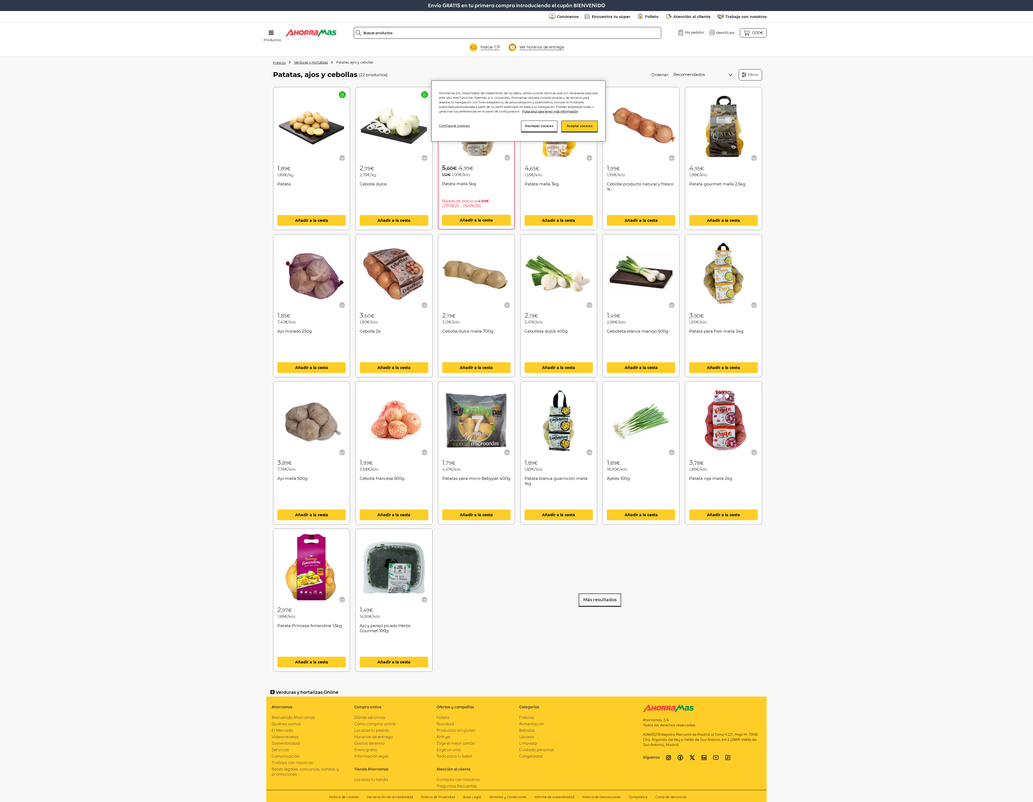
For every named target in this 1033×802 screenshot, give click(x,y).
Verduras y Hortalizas (311, 62)
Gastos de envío (369, 743)
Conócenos (568, 16)
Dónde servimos (369, 717)
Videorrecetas (285, 736)
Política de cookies (344, 797)
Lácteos (526, 736)
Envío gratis (365, 749)
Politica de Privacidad (438, 797)
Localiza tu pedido (372, 730)
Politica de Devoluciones (601, 797)
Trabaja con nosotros (746, 16)
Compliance (638, 797)
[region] (518, 111)
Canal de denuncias (671, 797)
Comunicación (285, 756)
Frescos (279, 63)
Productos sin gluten (456, 730)
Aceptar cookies (580, 126)
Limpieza (528, 743)
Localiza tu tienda (371, 779)
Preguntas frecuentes (457, 786)
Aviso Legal (472, 797)
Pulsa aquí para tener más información (550, 111)
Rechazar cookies (539, 126)
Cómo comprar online (375, 723)
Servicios (280, 749)
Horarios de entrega (373, 736)
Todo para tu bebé (454, 756)
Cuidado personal (536, 749)
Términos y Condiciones (507, 797)
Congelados (531, 756)
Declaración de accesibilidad (390, 797)
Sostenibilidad (286, 743)
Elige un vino (449, 749)
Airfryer (444, 736)
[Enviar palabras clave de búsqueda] (358, 33)
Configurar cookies (454, 126)
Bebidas (527, 730)
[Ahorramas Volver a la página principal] (311, 33)
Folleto (652, 16)
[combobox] (507, 33)
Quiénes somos (286, 723)
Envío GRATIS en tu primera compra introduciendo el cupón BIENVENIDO (516, 5)
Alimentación (531, 723)
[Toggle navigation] (271, 32)
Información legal (371, 756)
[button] (721, 32)
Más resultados (600, 599)
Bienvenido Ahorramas (293, 717)
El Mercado (282, 730)
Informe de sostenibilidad (554, 797)
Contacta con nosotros (458, 779)
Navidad (445, 723)
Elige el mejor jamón (456, 743)
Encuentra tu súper (611, 16)
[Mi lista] (342, 157)
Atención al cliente (691, 16)
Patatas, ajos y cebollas (354, 62)
